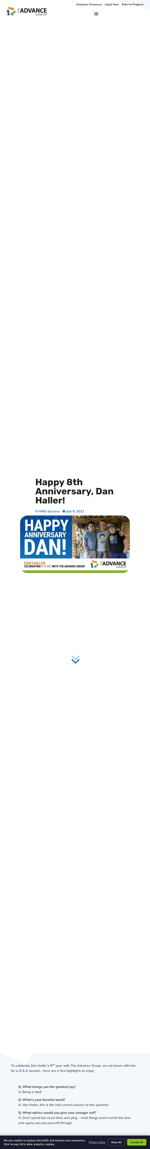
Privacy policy (97, 1142)
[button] (96, 14)
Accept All (136, 1142)
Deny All (116, 1142)
